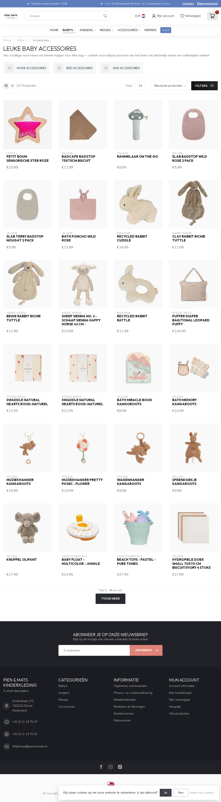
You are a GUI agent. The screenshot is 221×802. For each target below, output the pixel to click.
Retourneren (122, 720)
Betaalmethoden (125, 700)
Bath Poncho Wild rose (79, 238)
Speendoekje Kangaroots (184, 482)
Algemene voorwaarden (130, 686)
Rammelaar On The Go (137, 157)
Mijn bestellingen (180, 693)
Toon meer (110, 599)
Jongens (86, 30)
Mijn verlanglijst (179, 700)
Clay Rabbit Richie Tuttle (188, 238)
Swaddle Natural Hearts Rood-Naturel (27, 402)
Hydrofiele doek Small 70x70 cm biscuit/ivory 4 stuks (191, 564)
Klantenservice (207, 4)
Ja (165, 793)
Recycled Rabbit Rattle (132, 318)
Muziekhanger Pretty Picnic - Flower (82, 482)
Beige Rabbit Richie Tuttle (23, 318)
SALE (165, 30)
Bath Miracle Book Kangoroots (134, 402)
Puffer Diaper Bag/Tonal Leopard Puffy (191, 320)
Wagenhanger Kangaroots (130, 482)
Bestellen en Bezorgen (129, 707)
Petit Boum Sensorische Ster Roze (27, 158)
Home (54, 30)
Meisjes (105, 30)
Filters (201, 86)
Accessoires (128, 30)
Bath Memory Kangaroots (184, 402)
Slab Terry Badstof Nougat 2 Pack (24, 238)
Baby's (68, 30)
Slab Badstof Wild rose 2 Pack (189, 158)
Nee (181, 793)
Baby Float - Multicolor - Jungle (81, 561)
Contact (188, 4)
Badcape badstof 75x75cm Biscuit (78, 158)
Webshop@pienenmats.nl (29, 746)
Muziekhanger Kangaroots (20, 482)
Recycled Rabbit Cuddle (132, 238)
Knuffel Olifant (21, 560)
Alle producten (179, 713)
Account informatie (181, 686)
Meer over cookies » (202, 792)
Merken (150, 30)
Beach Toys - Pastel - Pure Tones (136, 561)
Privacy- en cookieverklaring (133, 693)
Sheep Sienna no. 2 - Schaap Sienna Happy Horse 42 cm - (81, 320)
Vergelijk (175, 707)
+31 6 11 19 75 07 (25, 722)
